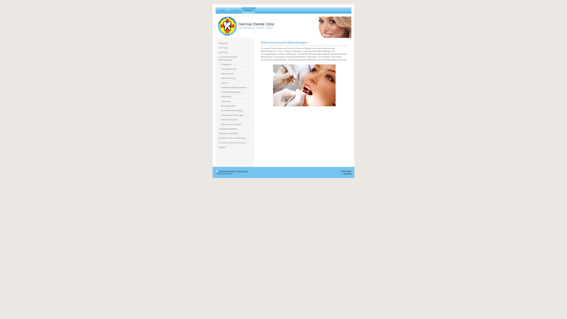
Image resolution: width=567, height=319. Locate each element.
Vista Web (347, 173)
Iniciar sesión (346, 171)
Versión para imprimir (227, 171)
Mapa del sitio (242, 171)
